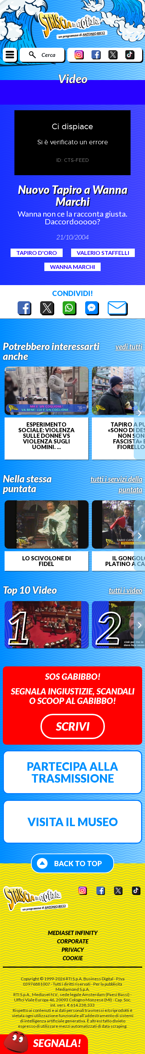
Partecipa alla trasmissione (72, 772)
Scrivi (72, 726)
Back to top (78, 863)
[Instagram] (79, 54)
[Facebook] (96, 54)
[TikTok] (129, 54)
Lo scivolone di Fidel (46, 561)
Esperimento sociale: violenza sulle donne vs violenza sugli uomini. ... (46, 436)
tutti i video (125, 590)
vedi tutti (128, 346)
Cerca (48, 54)
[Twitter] (113, 54)
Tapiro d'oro (36, 252)
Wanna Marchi (72, 266)
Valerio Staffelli (103, 252)
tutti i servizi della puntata (116, 484)
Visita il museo (72, 822)
